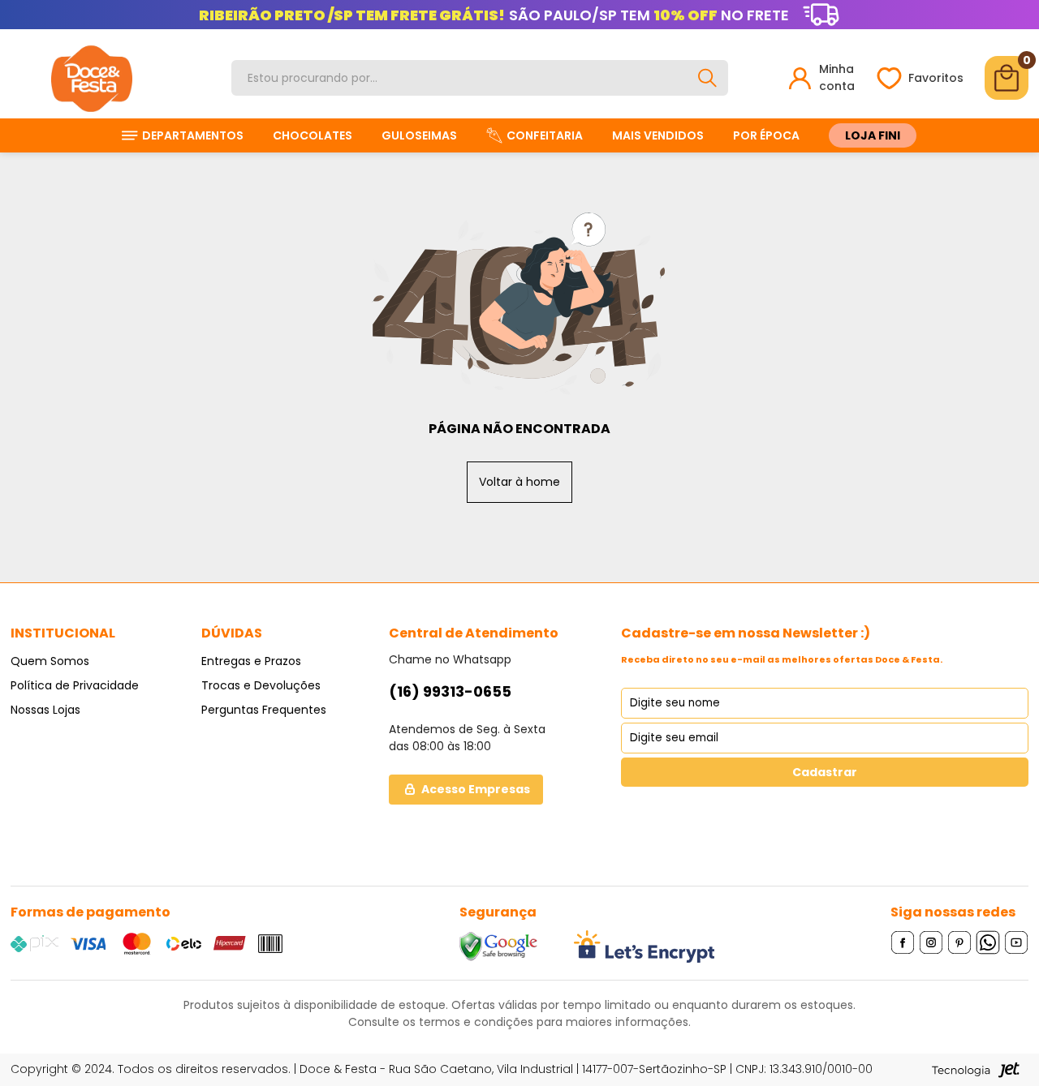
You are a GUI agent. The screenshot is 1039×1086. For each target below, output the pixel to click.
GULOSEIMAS (419, 135)
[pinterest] (960, 942)
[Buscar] (707, 77)
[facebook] (903, 942)
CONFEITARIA (545, 135)
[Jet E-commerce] (975, 1070)
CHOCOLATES (312, 135)
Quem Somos (50, 661)
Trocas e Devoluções (261, 685)
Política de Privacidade (75, 685)
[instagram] (931, 942)
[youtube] (1016, 942)
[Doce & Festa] (91, 77)
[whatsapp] (988, 942)
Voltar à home (519, 482)
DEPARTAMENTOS (193, 135)
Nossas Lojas (45, 710)
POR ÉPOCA (766, 135)
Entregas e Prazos (251, 661)
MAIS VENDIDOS (658, 135)
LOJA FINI (872, 135)
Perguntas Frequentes (263, 710)
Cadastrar (824, 772)
